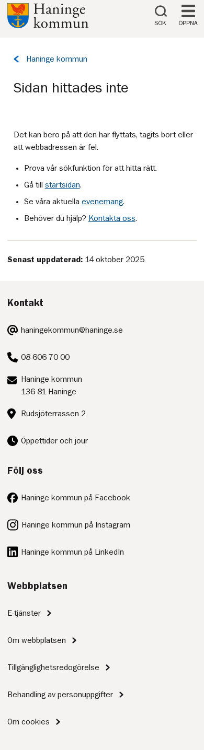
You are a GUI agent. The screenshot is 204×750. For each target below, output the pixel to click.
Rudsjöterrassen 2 (53, 413)
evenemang (102, 201)
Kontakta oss (111, 218)
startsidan (62, 185)
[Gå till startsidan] (47, 25)
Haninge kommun (56, 59)
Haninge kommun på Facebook (75, 498)
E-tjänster (24, 613)
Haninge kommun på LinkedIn (72, 552)
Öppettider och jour (54, 441)
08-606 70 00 (45, 357)
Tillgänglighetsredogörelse (53, 667)
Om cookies (28, 722)
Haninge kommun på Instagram (75, 525)
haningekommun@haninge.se (72, 330)
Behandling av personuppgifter (60, 694)
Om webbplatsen (36, 640)
